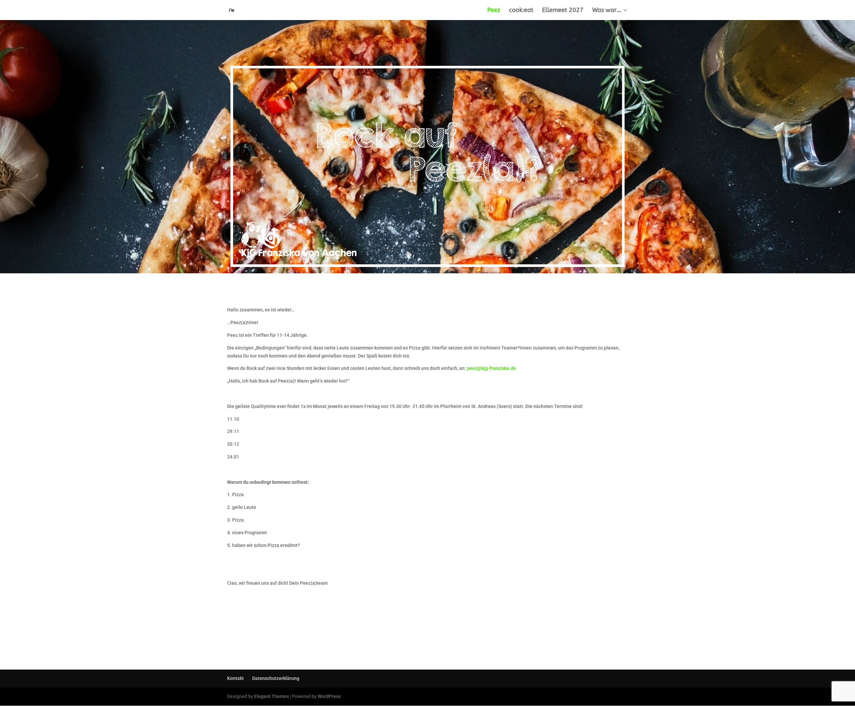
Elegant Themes (271, 696)
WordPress (329, 696)
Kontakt (235, 678)
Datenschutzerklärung (275, 678)
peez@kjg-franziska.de (491, 368)
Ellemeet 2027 (562, 11)
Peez (493, 11)
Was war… (606, 11)
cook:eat (521, 11)
